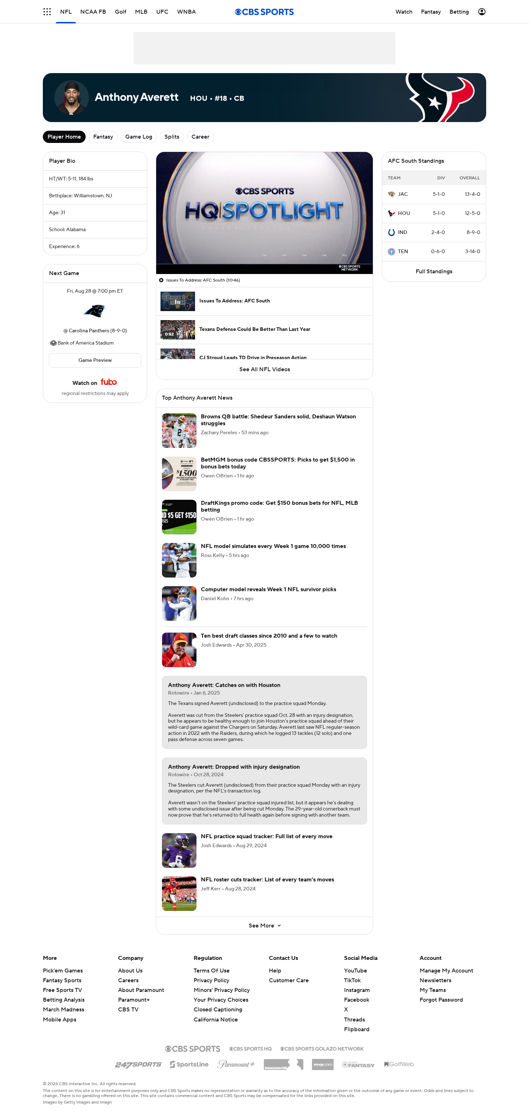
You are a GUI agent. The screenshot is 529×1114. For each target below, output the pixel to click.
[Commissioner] (283, 1061)
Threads (354, 1019)
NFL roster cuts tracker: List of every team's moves (267, 879)
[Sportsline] (189, 1063)
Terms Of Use (212, 970)
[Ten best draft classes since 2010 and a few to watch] (179, 650)
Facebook (356, 999)
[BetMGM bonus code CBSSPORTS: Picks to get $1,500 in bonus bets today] (179, 474)
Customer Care (289, 980)
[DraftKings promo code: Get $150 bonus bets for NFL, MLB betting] (179, 517)
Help (275, 970)
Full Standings (434, 271)
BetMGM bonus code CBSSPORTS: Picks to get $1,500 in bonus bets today (278, 463)
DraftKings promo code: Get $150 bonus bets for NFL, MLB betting (279, 506)
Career (200, 136)
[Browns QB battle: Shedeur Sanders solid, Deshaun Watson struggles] (179, 430)
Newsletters (435, 980)
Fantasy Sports (62, 980)
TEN (403, 251)
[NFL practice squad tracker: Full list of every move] (179, 850)
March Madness (63, 1009)
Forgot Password (441, 999)
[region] (264, 213)
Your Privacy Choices (221, 999)
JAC (403, 194)
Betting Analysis (64, 999)
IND (402, 232)
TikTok (352, 980)
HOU (404, 213)
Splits (171, 136)
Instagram (357, 990)
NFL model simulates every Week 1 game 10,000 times (273, 546)
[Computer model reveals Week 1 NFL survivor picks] (179, 603)
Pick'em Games (63, 970)
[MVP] (323, 1061)
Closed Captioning (218, 1009)
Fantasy (103, 136)
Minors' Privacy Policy (222, 990)
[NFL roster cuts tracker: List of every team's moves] (179, 893)
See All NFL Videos (264, 369)
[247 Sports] (138, 1063)
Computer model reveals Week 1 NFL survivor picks (268, 589)
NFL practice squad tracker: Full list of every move (267, 836)
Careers (128, 980)
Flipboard (357, 1029)
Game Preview (95, 360)
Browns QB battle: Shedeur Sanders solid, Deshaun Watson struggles (278, 420)
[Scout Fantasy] (358, 1064)
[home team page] (95, 311)
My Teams (433, 990)
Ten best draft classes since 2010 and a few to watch (269, 635)
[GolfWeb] (399, 1064)
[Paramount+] (236, 1062)
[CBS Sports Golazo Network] (322, 1048)
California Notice (216, 1019)
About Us (130, 970)
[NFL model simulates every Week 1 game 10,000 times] (179, 560)
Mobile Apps (59, 1019)
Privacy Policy (211, 980)
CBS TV (128, 1009)
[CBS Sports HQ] (250, 1048)
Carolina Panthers (89, 331)
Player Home (64, 136)
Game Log (138, 136)
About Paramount (141, 990)
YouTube (355, 970)
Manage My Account (446, 970)
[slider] (264, 253)
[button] (47, 11)
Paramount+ (134, 999)
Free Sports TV (62, 990)
